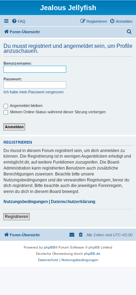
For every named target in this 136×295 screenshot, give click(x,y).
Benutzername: (17, 63)
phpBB (49, 247)
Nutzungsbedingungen (25, 201)
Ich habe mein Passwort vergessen (33, 92)
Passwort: (12, 79)
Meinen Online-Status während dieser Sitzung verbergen (57, 112)
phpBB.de (92, 254)
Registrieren (16, 216)
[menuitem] (18, 21)
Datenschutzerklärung (73, 201)
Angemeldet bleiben (26, 105)
